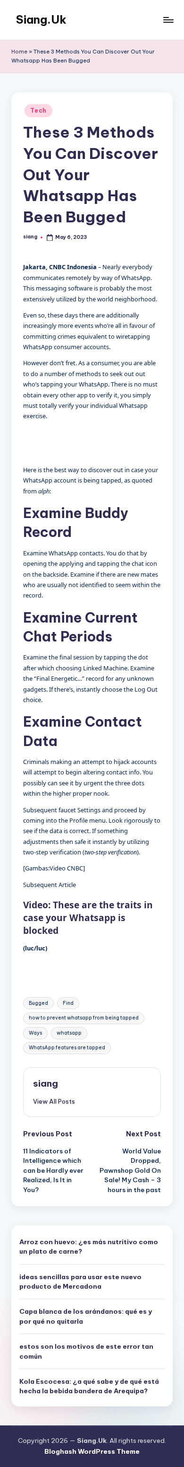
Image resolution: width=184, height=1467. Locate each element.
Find (68, 1003)
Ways (35, 1033)
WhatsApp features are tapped (67, 1048)
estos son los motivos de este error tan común (86, 1351)
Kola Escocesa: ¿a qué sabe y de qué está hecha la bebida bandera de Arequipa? (89, 1386)
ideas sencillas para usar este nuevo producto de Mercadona (80, 1282)
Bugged (38, 1003)
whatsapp (69, 1033)
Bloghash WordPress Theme (92, 1451)
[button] (54, 1101)
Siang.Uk (41, 19)
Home (19, 51)
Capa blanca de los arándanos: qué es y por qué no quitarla (85, 1316)
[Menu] (168, 19)
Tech (38, 110)
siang (45, 1083)
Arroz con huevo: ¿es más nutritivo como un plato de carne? (88, 1247)
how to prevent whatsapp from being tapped (84, 1018)
